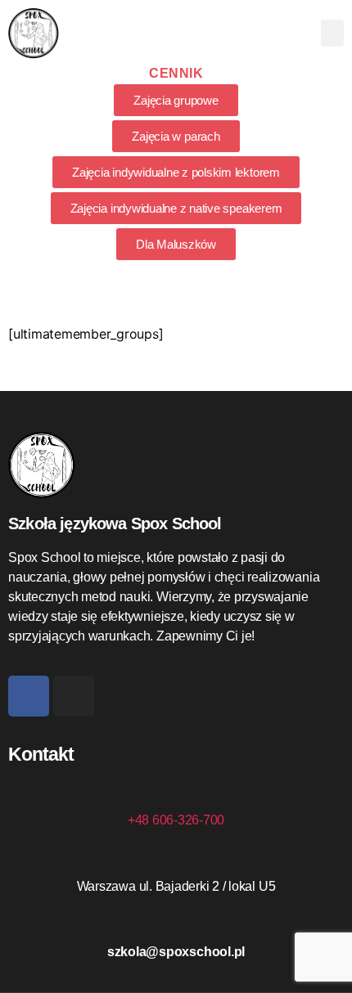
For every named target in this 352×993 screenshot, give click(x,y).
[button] (332, 33)
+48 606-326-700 (176, 820)
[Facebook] (28, 696)
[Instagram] (73, 696)
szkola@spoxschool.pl (176, 952)
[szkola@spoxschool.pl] (176, 922)
